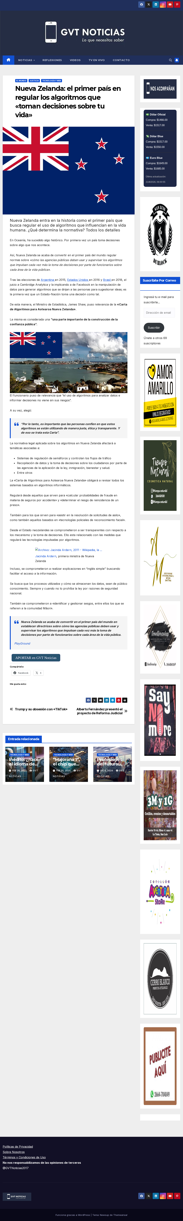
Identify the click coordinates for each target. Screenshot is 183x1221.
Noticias (25, 60)
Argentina (48, 280)
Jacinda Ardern (45, 556)
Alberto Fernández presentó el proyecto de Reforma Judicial (99, 711)
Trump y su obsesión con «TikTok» (41, 709)
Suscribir (154, 327)
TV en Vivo (97, 60)
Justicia (34, 81)
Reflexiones (52, 60)
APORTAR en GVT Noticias (35, 658)
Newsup (104, 1215)
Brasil (107, 280)
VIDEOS (75, 60)
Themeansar (120, 1215)
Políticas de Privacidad (18, 1146)
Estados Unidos (78, 280)
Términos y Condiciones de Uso (24, 1157)
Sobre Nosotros (14, 1152)
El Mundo (21, 81)
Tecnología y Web (51, 81)
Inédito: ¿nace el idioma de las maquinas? (24, 764)
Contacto (121, 60)
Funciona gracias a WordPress (73, 1215)
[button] (170, 60)
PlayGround (22, 643)
